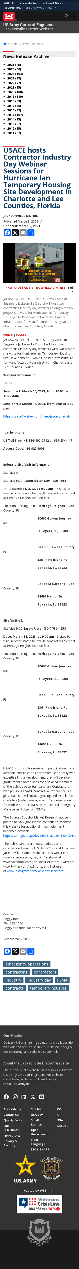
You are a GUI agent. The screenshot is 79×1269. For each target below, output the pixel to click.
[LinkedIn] (24, 1097)
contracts (14, 988)
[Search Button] (65, 16)
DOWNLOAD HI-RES (50, 287)
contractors (45, 972)
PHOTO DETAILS (17, 287)
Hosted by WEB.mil (37, 1190)
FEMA (62, 980)
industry (13, 980)
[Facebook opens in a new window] (6, 1097)
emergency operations (26, 964)
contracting (16, 972)
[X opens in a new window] (32, 1097)
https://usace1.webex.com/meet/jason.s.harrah (36, 416)
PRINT (8, 335)
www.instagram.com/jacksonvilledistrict (35, 871)
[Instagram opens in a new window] (15, 1097)
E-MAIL (21, 335)
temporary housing (48, 988)
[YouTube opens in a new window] (41, 1097)
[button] (40, 8)
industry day (39, 980)
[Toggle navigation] (72, 16)
